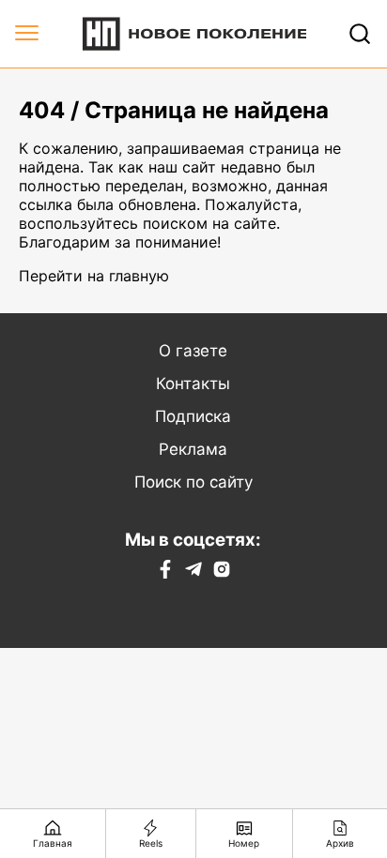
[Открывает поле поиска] (360, 34)
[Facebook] (165, 573)
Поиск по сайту (193, 482)
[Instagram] (221, 573)
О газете (193, 350)
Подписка (193, 416)
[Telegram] (193, 573)
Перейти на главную (94, 275)
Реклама (193, 449)
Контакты (193, 383)
